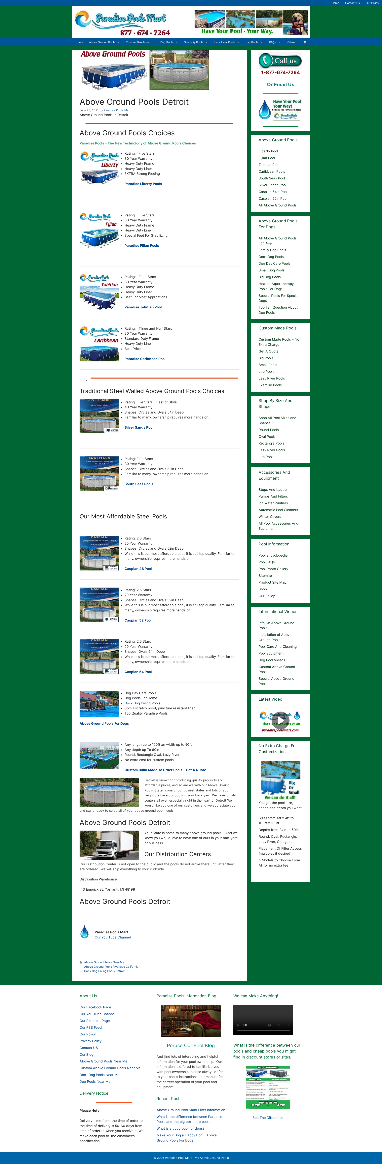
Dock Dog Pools (271, 257)
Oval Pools (267, 437)
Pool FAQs (267, 562)
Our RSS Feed (91, 1027)
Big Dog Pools (270, 277)
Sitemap (265, 576)
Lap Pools (252, 42)
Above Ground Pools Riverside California (111, 966)
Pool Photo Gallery (273, 569)
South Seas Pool (272, 178)
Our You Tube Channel (113, 937)
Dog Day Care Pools (274, 263)
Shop (263, 589)
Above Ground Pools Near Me (104, 962)
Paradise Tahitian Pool (143, 307)
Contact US (89, 1048)
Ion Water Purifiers (273, 503)
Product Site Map (272, 582)
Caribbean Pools (272, 171)
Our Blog (86, 1055)
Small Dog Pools (272, 270)
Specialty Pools (193, 42)
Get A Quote (269, 351)
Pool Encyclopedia (273, 555)
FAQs (272, 42)
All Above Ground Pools (278, 205)
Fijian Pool (267, 158)
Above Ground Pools (102, 42)
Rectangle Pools (271, 443)
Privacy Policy (90, 1041)
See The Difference (267, 1118)
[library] (191, 1021)
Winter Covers (270, 517)
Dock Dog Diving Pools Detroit (104, 971)
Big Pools (266, 358)
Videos (291, 42)
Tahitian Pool (269, 165)
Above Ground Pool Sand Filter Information (191, 1110)
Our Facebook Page (95, 1007)
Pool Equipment (271, 653)
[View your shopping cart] (305, 42)
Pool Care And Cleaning (278, 647)
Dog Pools (166, 42)
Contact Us (352, 3)
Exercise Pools (270, 385)
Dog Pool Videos (272, 660)
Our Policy (372, 3)
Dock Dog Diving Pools (142, 703)
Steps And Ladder (273, 490)
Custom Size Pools (138, 42)
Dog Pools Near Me (95, 1082)
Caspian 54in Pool (273, 192)
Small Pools (268, 365)
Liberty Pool (268, 151)
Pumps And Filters (273, 496)
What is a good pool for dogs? (181, 1128)
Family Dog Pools (272, 250)
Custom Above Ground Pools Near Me (110, 1068)
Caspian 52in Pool (273, 198)
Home (335, 3)
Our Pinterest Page (95, 1021)
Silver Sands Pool (272, 185)
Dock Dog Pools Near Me (99, 1075)
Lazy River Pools (224, 42)
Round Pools (269, 430)
